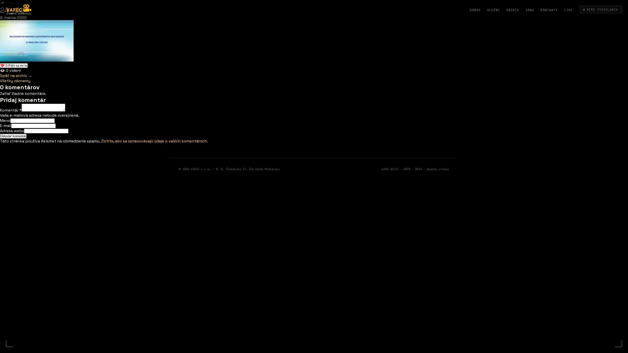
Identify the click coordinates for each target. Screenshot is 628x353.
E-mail (5, 125)
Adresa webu (12, 130)
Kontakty (549, 10)
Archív (512, 10)
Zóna (530, 10)
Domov (475, 10)
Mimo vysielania (602, 9)
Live (568, 10)
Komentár (11, 110)
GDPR (407, 169)
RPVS (418, 169)
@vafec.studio (438, 169)
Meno (5, 120)
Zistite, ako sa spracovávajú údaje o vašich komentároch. (154, 141)
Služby (493, 10)
